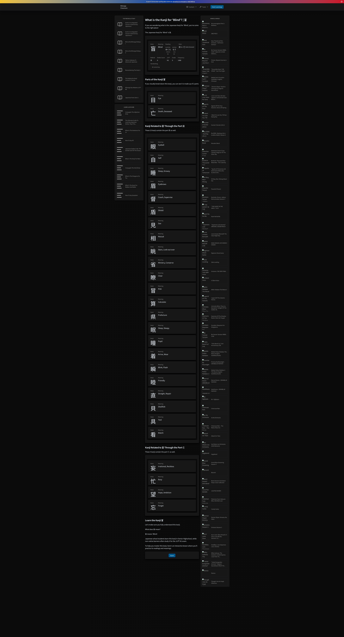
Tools (204, 7)
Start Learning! (217, 7)
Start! (172, 556)
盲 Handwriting (156, 67)
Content (191, 7)
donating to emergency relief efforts (184, 2)
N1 (168, 60)
